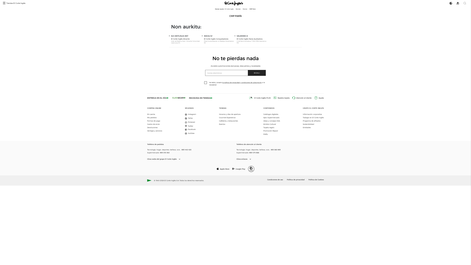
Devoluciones (152, 127)
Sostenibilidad (308, 124)
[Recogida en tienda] (201, 98)
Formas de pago (153, 121)
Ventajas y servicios (154, 131)
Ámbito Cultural (269, 124)
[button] (4, 3)
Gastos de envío (153, 124)
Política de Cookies (316, 179)
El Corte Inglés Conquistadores (216, 39)
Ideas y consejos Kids (271, 121)
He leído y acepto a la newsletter (237, 83)
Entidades (307, 127)
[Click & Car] (179, 98)
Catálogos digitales (270, 114)
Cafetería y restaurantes (228, 121)
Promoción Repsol (270, 131)
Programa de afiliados (312, 121)
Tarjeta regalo (268, 127)
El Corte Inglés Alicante (180, 39)
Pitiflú (265, 134)
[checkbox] (205, 82)
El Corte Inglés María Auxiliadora (249, 39)
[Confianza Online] (251, 169)
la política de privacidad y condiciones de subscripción (242, 82)
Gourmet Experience (227, 118)
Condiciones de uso (275, 179)
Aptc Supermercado (271, 118)
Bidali (257, 73)
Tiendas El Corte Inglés (15, 3)
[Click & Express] (158, 98)
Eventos (222, 124)
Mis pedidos (152, 118)
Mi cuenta (151, 114)
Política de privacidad (296, 179)
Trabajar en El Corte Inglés (313, 118)
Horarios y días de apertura (230, 114)
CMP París (235, 16)
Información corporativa (312, 114)
